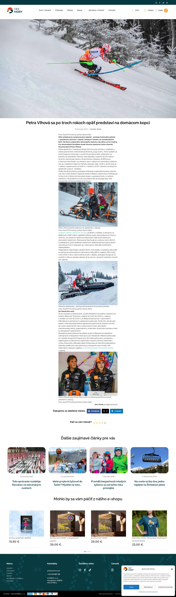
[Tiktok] (163, 2)
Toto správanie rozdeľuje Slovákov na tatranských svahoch (26, 485)
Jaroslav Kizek (95, 129)
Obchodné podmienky (106, 594)
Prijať (131, 587)
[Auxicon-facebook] (159, 2)
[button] (172, 569)
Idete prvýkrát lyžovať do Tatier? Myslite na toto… (67, 483)
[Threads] (166, 2)
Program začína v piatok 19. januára (72, 233)
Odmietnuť (148, 587)
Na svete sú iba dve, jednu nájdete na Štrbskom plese (149, 483)
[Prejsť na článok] (27, 460)
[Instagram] (156, 2)
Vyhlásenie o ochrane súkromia (148, 591)
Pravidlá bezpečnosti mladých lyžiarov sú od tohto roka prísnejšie (108, 485)
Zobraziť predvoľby (165, 587)
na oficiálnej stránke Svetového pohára (97, 348)
